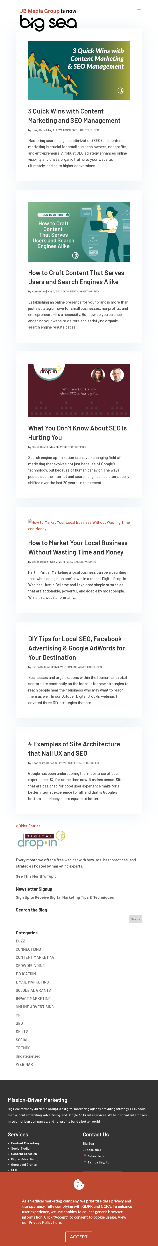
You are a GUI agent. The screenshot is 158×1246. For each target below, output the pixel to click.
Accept (79, 1236)
